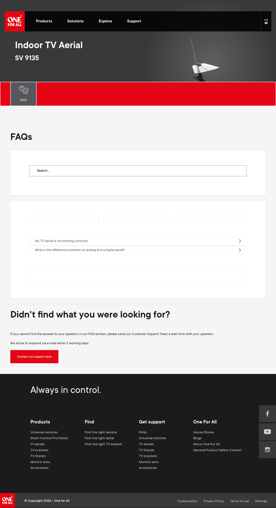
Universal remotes (43, 432)
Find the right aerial (99, 438)
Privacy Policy (214, 501)
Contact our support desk (34, 357)
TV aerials (37, 444)
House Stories (203, 432)
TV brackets (39, 450)
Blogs (197, 438)
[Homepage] (15, 21)
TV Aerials (146, 444)
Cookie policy (187, 501)
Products (44, 21)
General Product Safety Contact (217, 450)
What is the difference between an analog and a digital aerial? (80, 250)
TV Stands (38, 456)
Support (134, 21)
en (267, 23)
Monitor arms (40, 462)
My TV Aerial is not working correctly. (61, 241)
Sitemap (261, 501)
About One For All (206, 444)
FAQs (23, 100)
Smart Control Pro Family (49, 438)
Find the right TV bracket (103, 444)
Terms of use (239, 501)
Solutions (75, 21)
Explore (105, 21)
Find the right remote (101, 432)
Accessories (39, 468)
